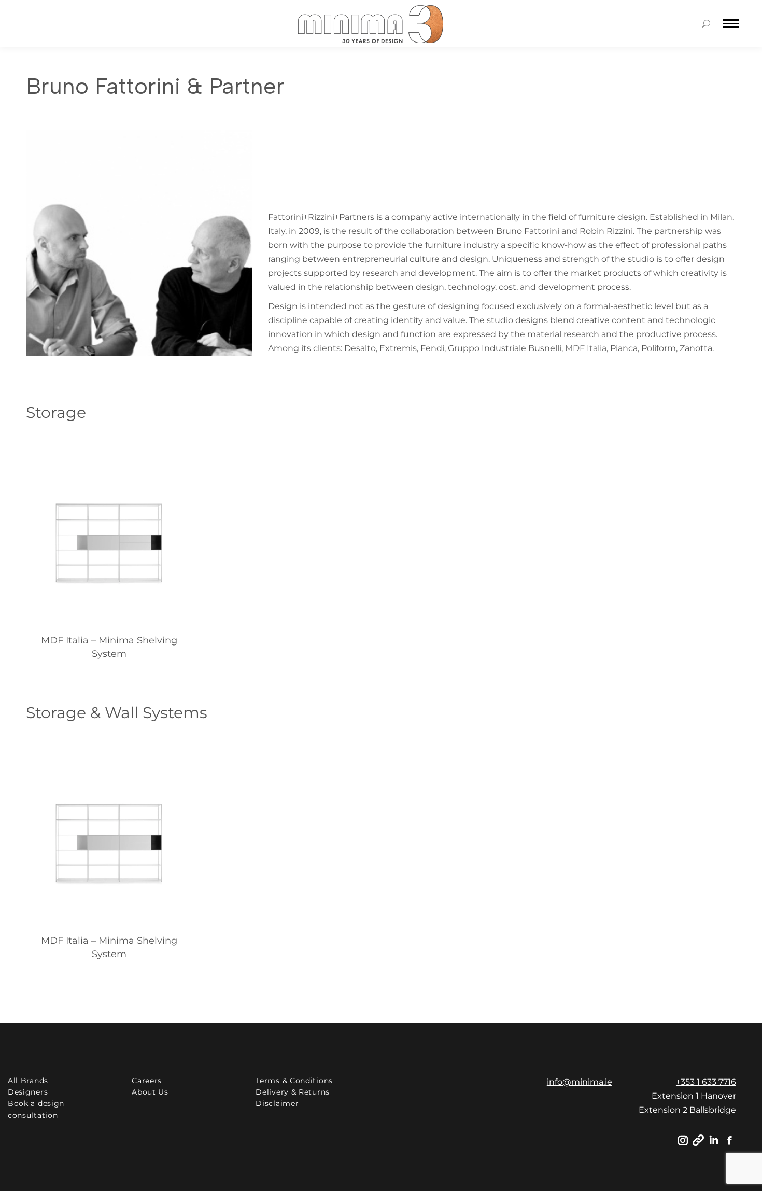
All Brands (28, 1080)
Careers (147, 1080)
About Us (150, 1092)
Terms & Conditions (294, 1080)
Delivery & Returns (293, 1092)
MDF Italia (585, 348)
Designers (28, 1092)
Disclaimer (277, 1103)
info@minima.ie (579, 1082)
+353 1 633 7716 (706, 1082)
